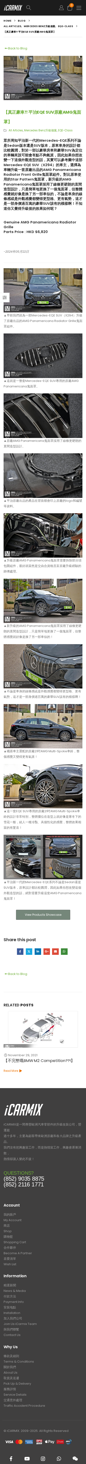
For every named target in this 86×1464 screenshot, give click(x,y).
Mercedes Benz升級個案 (40, 130)
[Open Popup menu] (78, 8)
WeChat (75, 1459)
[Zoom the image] (24, 1105)
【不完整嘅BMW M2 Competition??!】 (39, 1060)
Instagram (43, 1459)
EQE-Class (65, 130)
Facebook (20, 951)
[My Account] (61, 8)
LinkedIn (38, 951)
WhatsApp (64, 951)
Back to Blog (17, 48)
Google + (46, 951)
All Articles (16, 130)
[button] (40, 8)
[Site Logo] (13, 7)
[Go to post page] (43, 1029)
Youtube (27, 1459)
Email (55, 951)
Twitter (29, 951)
